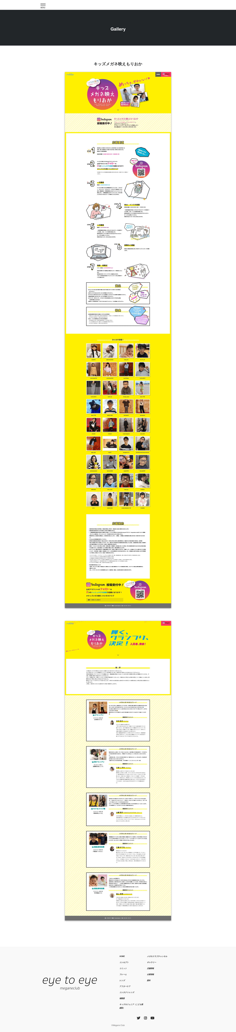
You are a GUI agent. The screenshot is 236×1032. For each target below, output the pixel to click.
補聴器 (122, 998)
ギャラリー (151, 962)
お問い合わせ (152, 986)
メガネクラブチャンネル (157, 956)
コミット (123, 968)
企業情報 (150, 974)
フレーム (123, 974)
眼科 (148, 980)
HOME (122, 956)
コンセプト (124, 962)
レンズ (122, 980)
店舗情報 (150, 968)
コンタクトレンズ (126, 992)
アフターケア (124, 986)
